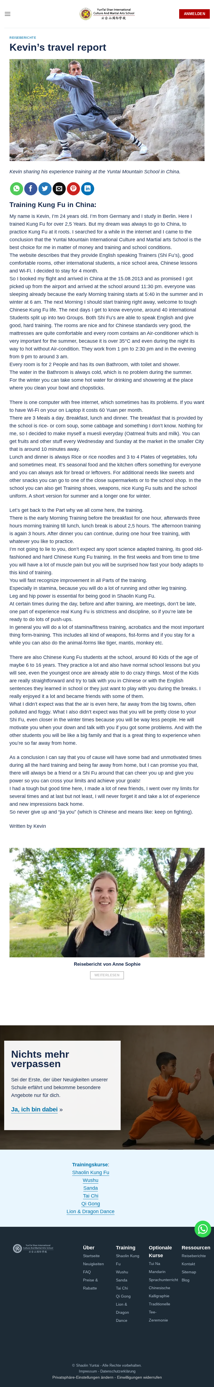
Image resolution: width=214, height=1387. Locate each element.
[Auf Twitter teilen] (45, 188)
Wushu (90, 1180)
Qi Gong (90, 1203)
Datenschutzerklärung (117, 1371)
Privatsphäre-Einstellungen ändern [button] (82, 1377)
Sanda (90, 1188)
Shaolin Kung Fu (90, 1172)
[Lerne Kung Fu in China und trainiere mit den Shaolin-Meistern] (107, 14)
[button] (7, 14)
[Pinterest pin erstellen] (73, 188)
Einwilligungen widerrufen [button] (139, 1377)
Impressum (88, 1371)
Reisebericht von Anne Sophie (107, 964)
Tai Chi (90, 1196)
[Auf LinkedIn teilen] (87, 188)
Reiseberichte (22, 37)
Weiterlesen (107, 975)
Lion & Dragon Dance (91, 1211)
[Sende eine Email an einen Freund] (59, 188)
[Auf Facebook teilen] (30, 188)
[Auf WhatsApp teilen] (16, 188)
